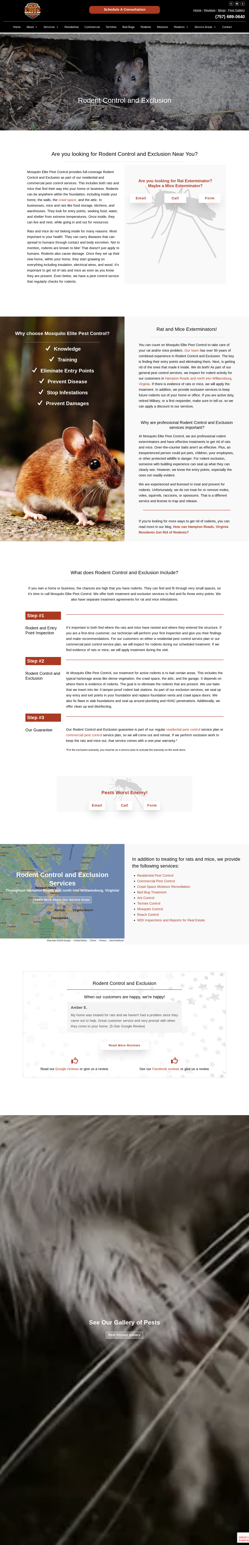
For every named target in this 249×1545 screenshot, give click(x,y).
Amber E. (79, 1008)
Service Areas (203, 27)
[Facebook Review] (174, 1060)
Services (49, 27)
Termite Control (148, 903)
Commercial (92, 27)
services (169, 866)
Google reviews (67, 1069)
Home (197, 10)
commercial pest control (84, 735)
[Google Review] (74, 1060)
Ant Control (145, 898)
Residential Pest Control (155, 875)
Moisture (162, 27)
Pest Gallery (236, 10)
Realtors (179, 27)
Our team (191, 350)
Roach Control (148, 914)
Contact (227, 27)
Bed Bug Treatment (152, 892)
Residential (72, 27)
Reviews (209, 10)
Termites (111, 27)
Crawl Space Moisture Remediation (163, 887)
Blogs (222, 10)
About (30, 27)
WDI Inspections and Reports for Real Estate (171, 920)
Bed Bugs (128, 27)
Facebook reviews (165, 1069)
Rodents (146, 27)
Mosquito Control (150, 909)
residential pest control (183, 729)
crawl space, (67, 200)
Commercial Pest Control (156, 881)
